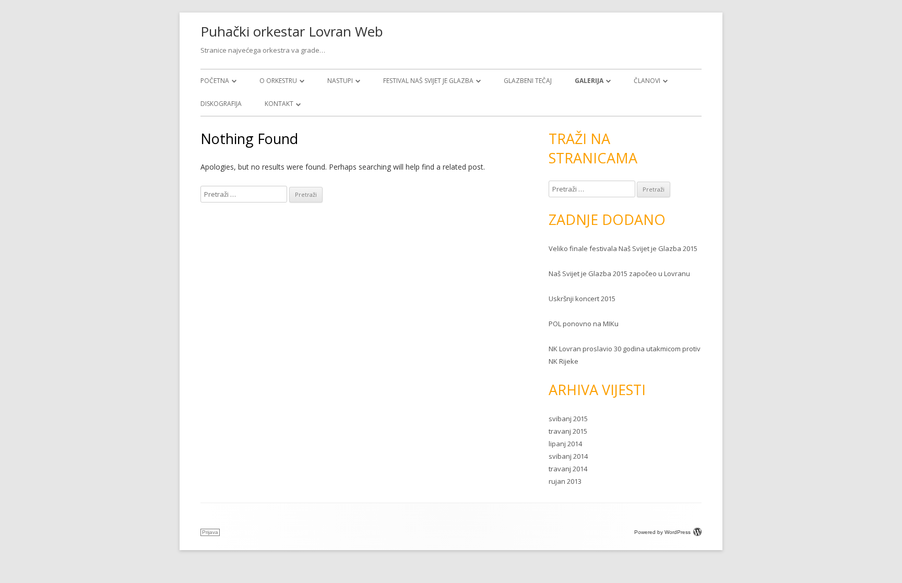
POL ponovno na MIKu (584, 323)
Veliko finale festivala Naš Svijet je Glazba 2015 (623, 248)
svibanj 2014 (568, 456)
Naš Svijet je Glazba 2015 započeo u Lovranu (619, 273)
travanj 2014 (568, 468)
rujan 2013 (565, 481)
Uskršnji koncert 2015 (582, 298)
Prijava (210, 532)
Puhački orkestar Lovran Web (291, 31)
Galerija (589, 80)
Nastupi (340, 80)
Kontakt (279, 103)
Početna (214, 80)
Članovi (647, 80)
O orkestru (278, 80)
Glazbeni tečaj (528, 80)
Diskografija (221, 103)
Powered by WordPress (662, 532)
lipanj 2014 (565, 443)
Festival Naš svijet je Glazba (428, 80)
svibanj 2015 (568, 418)
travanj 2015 (568, 431)
